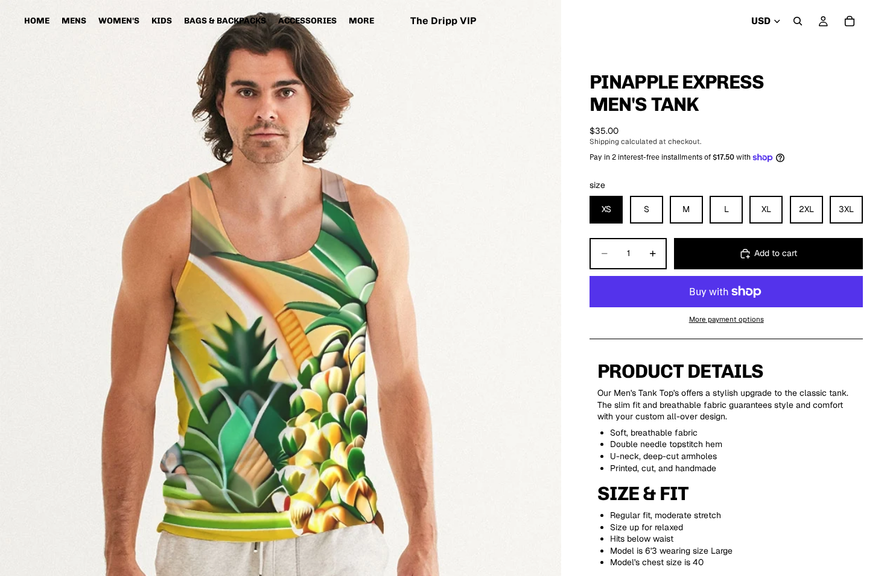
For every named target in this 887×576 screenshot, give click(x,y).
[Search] (797, 21)
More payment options (726, 319)
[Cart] (849, 21)
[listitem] (361, 21)
